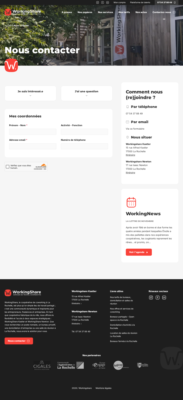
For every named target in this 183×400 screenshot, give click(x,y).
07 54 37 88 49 (164, 2)
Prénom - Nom (18, 125)
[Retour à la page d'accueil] (23, 12)
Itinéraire (130, 154)
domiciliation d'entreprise (20, 328)
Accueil (8, 25)
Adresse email (18, 139)
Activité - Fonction (71, 125)
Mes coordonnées (25, 116)
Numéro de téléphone (73, 139)
